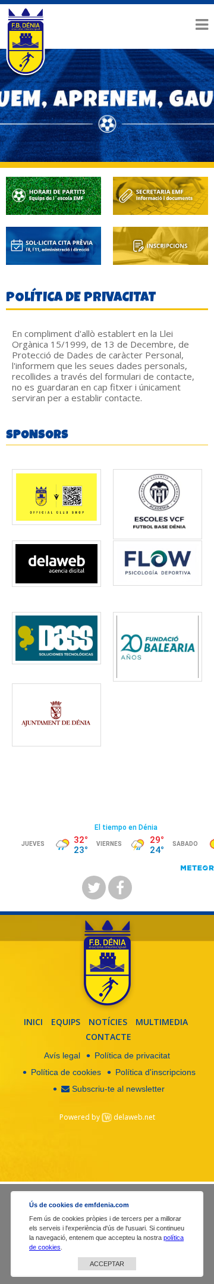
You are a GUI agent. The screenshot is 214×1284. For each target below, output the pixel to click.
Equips (65, 1021)
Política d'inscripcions (155, 1072)
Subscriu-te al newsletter (117, 1089)
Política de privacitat (132, 1055)
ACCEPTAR (107, 1263)
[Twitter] (94, 887)
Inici (33, 1021)
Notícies (108, 1021)
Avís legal (62, 1055)
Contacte (108, 1036)
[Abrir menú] (202, 24)
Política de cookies (66, 1072)
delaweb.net (134, 1117)
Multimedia (162, 1021)
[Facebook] (120, 887)
